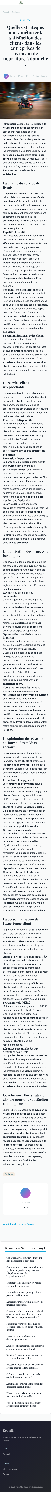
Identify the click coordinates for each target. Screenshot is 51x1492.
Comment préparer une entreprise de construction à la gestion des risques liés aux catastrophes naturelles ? (25, 1314)
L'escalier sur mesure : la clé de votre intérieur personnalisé (24, 1303)
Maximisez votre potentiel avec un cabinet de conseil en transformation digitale (24, 1326)
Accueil (6, 12)
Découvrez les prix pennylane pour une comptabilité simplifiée (23, 1395)
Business (16, 12)
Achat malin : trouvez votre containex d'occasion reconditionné (24, 1385)
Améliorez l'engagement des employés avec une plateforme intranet (25, 1347)
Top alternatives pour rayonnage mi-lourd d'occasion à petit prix (24, 1259)
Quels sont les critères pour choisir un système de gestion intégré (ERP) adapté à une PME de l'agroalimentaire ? (25, 1272)
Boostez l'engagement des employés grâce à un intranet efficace (24, 1357)
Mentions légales (10, 1469)
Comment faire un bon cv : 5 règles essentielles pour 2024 (23, 1284)
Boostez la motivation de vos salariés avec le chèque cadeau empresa (24, 1366)
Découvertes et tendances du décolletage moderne (20, 1338)
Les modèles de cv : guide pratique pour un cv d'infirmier (23, 1294)
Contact (6, 1474)
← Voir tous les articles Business (19, 1224)
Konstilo (8, 1430)
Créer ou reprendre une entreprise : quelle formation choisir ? (24, 1376)
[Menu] (31, 2)
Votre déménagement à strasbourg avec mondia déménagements (23, 1404)
